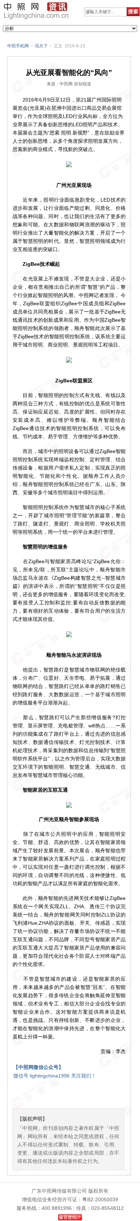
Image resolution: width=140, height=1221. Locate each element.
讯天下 (41, 45)
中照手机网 (18, 45)
